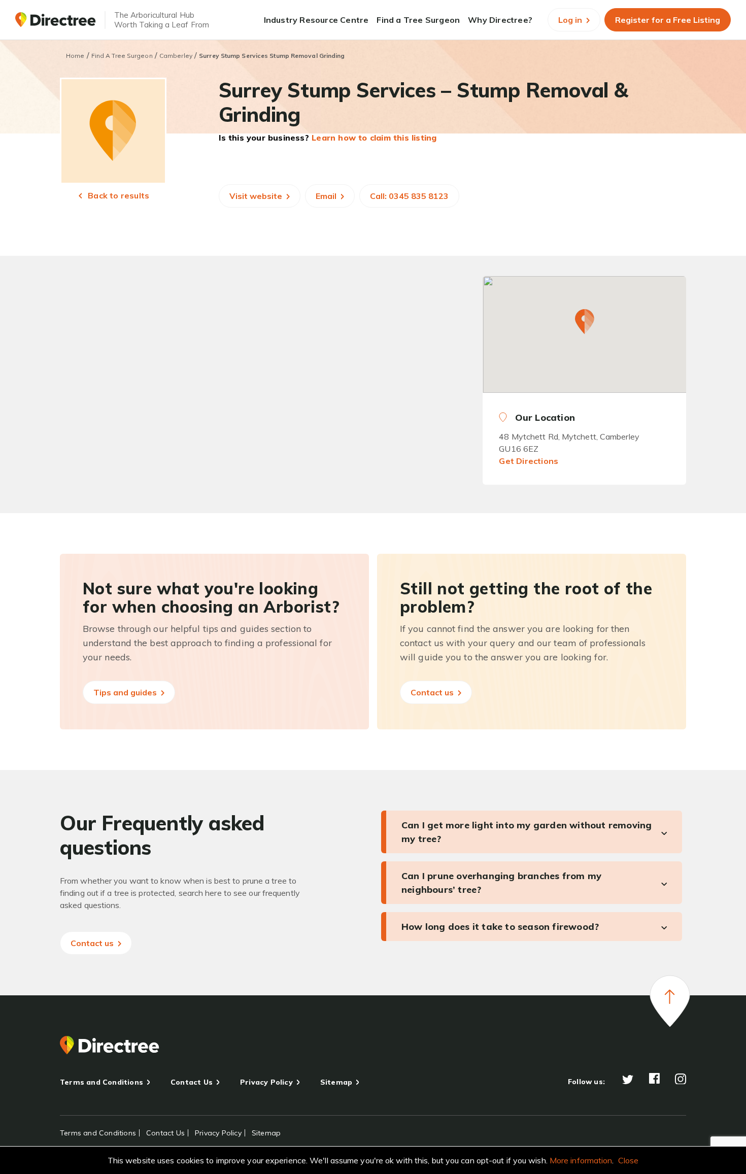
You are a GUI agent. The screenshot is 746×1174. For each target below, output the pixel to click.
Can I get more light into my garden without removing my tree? (526, 832)
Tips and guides (126, 692)
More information (581, 1160)
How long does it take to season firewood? (500, 926)
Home (75, 55)
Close (628, 1160)
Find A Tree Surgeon (122, 55)
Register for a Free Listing (667, 20)
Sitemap (336, 1082)
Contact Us (192, 1082)
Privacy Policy (266, 1082)
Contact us (433, 692)
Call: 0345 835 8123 (409, 196)
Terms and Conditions (101, 1082)
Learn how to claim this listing (374, 137)
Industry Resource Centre (316, 20)
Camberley (175, 55)
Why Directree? (500, 20)
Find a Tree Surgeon (418, 20)
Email (327, 196)
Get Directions (528, 461)
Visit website (256, 196)
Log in (571, 20)
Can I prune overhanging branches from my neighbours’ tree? (501, 882)
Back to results (117, 195)
